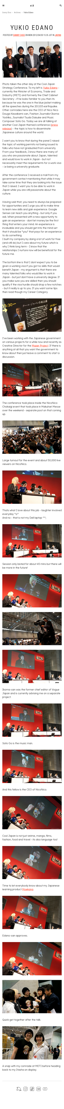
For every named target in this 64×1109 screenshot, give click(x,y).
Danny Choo (6, 12)
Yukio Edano (50, 87)
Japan (58, 35)
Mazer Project (40, 345)
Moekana (27, 889)
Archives (17, 12)
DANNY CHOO (19, 35)
